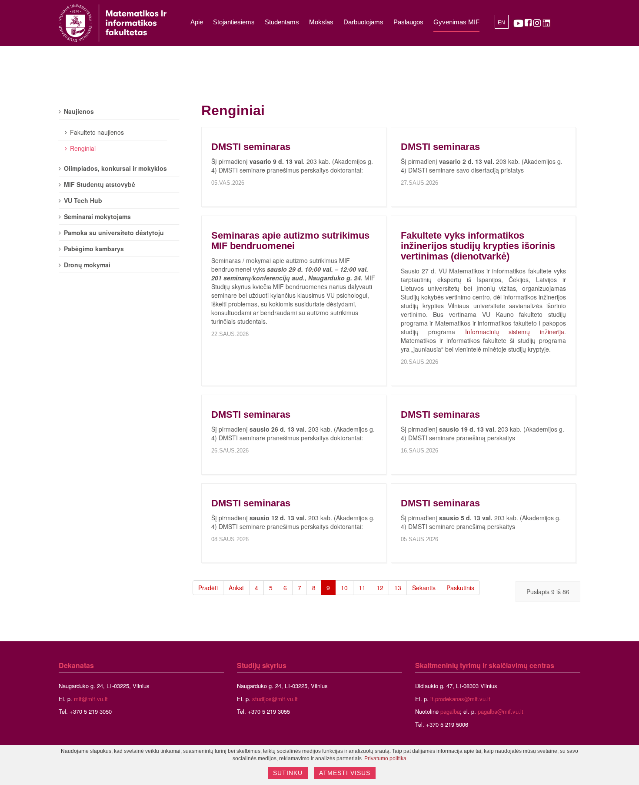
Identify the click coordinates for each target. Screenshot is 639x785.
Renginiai (83, 148)
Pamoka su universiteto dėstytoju (114, 232)
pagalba (450, 711)
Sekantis (424, 587)
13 (397, 587)
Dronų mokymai (87, 264)
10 (344, 587)
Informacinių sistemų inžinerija (514, 331)
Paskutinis (460, 587)
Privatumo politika (385, 758)
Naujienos (79, 111)
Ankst (236, 587)
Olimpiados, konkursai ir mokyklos (115, 168)
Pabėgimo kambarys (94, 248)
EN (501, 23)
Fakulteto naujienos (97, 132)
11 (362, 587)
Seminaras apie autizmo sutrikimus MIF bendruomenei (290, 240)
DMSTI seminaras (250, 146)
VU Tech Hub (83, 200)
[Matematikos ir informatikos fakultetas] (112, 23)
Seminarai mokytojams (97, 216)
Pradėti (208, 587)
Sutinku (288, 772)
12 (379, 587)
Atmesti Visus (344, 772)
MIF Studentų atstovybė (99, 184)
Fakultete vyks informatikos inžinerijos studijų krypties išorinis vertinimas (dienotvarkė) (478, 246)
